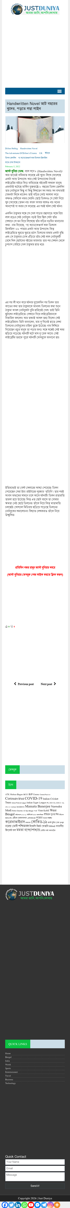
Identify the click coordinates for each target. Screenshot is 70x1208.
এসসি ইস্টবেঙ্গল (31, 818)
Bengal (8, 1057)
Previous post (26, 684)
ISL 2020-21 (57, 803)
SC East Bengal (28, 811)
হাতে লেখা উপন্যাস (12, 162)
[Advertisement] (35, 49)
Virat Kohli (43, 810)
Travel (8, 1075)
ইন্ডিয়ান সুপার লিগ (51, 814)
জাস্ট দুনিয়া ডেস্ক (53, 822)
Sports (8, 1068)
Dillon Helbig (11, 148)
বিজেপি (32, 826)
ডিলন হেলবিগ (10, 157)
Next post (46, 684)
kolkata (13, 807)
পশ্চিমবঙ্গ (23, 826)
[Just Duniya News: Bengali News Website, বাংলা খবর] (35, 9)
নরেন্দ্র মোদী (11, 826)
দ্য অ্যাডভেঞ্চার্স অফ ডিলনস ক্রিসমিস (32, 157)
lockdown (20, 806)
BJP (31, 794)
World (8, 1064)
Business (9, 1079)
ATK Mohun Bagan (14, 794)
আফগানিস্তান (40, 815)
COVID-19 (33, 798)
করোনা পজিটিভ (47, 818)
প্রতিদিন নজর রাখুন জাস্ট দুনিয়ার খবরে (35, 567)
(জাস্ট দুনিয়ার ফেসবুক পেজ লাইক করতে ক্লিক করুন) (35, 574)
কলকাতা (27, 822)
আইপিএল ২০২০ (31, 815)
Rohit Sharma (17, 811)
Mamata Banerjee (37, 806)
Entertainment (11, 1072)
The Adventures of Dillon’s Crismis (21, 153)
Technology (10, 1083)
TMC (35, 811)
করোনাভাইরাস (15, 821)
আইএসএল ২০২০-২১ (20, 815)
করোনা (39, 817)
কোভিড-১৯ (39, 821)
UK (40, 153)
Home (8, 1053)
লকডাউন (52, 830)
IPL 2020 (50, 803)
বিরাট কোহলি (42, 826)
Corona (36, 794)
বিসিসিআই (52, 826)
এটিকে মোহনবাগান (19, 818)
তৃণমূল (62, 822)
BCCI (25, 794)
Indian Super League (36, 802)
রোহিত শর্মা (44, 830)
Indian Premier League (19, 803)
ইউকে (47, 153)
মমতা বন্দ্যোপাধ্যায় (28, 830)
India (7, 1060)
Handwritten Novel (28, 148)
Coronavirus (14, 798)
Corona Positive (45, 794)
